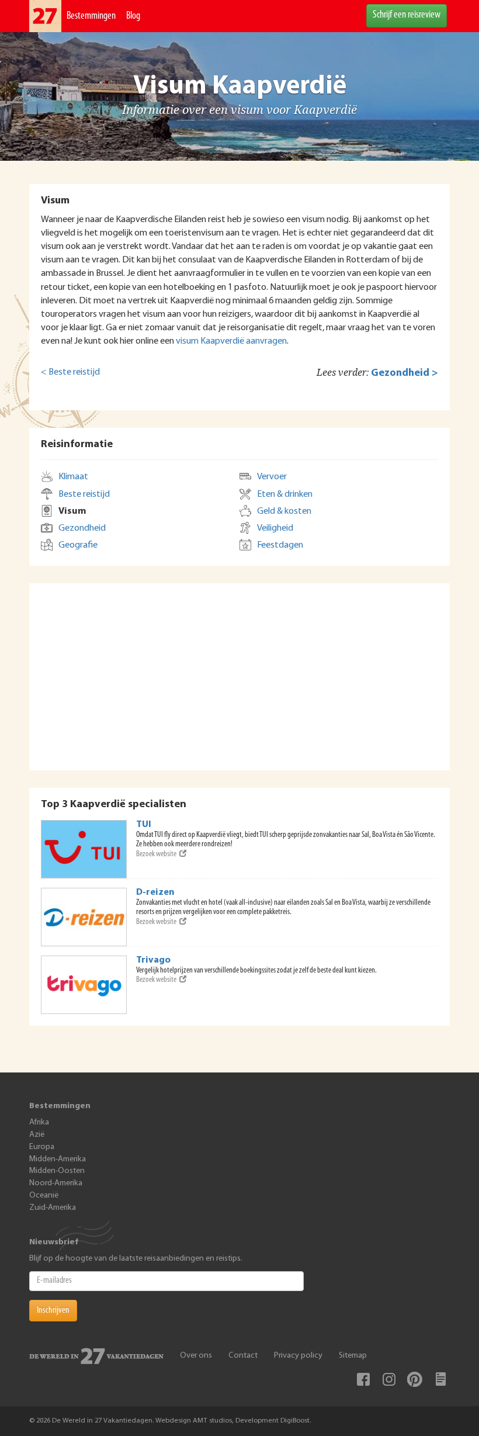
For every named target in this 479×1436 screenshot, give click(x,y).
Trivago (153, 960)
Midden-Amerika (57, 1159)
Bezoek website (156, 854)
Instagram (389, 1379)
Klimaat (73, 477)
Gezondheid (82, 528)
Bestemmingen (91, 16)
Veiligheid (275, 528)
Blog (133, 16)
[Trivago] (84, 985)
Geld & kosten (284, 511)
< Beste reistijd (70, 372)
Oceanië (43, 1195)
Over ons (196, 1355)
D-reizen (155, 892)
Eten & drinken (285, 494)
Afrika (39, 1122)
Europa (41, 1147)
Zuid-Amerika (52, 1207)
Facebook (363, 1379)
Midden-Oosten (57, 1171)
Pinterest (414, 1379)
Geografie (78, 545)
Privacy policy (298, 1355)
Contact (243, 1355)
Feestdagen (280, 545)
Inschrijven (53, 1310)
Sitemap (353, 1355)
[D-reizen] (84, 917)
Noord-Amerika (55, 1183)
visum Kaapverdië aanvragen (231, 341)
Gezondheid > (404, 373)
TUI (143, 824)
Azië (36, 1134)
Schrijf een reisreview (406, 15)
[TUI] (84, 849)
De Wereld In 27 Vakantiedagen (45, 16)
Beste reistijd (84, 494)
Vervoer (272, 477)
